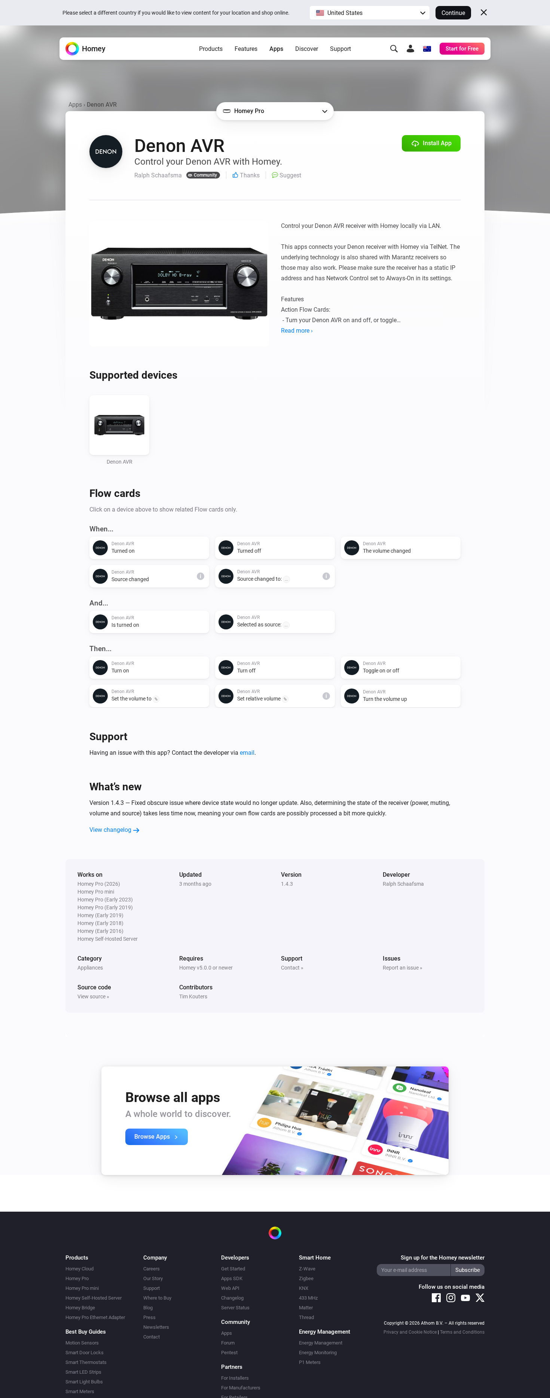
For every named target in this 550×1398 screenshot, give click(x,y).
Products (211, 48)
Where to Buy (157, 1298)
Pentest (229, 1352)
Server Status (235, 1307)
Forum (228, 1343)
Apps (276, 48)
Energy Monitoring (318, 1352)
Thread (306, 1317)
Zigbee (306, 1278)
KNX (303, 1288)
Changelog (232, 1298)
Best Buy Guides (85, 1331)
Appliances (90, 968)
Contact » (292, 968)
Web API (230, 1288)
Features (246, 48)
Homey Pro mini (82, 1288)
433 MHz (308, 1298)
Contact (151, 1337)
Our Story (153, 1278)
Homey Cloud (79, 1269)
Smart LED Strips (83, 1372)
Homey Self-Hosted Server (93, 1298)
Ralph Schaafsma (403, 884)
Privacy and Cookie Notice (410, 1332)
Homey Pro (77, 1278)
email (247, 752)
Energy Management (320, 1343)
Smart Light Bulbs (84, 1382)
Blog (148, 1307)
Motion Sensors (82, 1343)
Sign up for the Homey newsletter (443, 1257)
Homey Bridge (80, 1307)
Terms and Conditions (462, 1332)
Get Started (233, 1269)
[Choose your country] (427, 48)
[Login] (410, 48)
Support (340, 48)
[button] (370, 12)
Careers (151, 1269)
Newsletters (156, 1327)
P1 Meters (310, 1362)
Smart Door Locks (84, 1352)
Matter (306, 1307)
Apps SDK (231, 1278)
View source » (93, 996)
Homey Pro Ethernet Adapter (95, 1317)
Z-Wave (307, 1269)
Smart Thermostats (86, 1362)
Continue (453, 12)
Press (149, 1317)
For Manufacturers (240, 1388)
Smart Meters (79, 1391)
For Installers (235, 1378)
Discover (306, 48)
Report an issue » (402, 968)
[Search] (394, 48)
